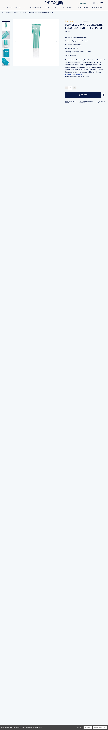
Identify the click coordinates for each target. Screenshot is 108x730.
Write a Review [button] (85, 21)
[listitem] (6, 25)
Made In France (97, 8)
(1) (74, 21)
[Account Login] (97, 3)
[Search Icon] (91, 3)
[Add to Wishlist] (103, 95)
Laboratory (67, 8)
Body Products (35, 8)
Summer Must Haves (52, 8)
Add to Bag (84, 95)
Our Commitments (81, 8)
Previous (16, 41)
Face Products (20, 8)
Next (56, 41)
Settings (78, 727)
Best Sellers (7, 8)
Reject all (88, 727)
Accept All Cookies (99, 727)
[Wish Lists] (94, 3)
